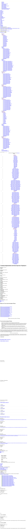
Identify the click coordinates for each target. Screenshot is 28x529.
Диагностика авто (4, 4)
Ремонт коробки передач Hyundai (7, 87)
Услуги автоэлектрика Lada (6, 106)
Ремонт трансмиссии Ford (15, 193)
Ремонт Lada (15, 162)
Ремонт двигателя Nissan (6, 53)
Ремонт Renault (5, 37)
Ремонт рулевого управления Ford (7, 62)
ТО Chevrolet (4, 118)
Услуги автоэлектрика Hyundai (7, 100)
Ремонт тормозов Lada (15, 260)
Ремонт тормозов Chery (6, 145)
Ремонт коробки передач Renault (7, 88)
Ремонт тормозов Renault (6, 140)
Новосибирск (2, 18)
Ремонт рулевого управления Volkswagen (15, 184)
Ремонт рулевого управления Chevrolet (8, 66)
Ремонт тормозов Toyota (15, 256)
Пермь (1, 19)
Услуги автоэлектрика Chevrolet (15, 222)
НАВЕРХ (1, 466)
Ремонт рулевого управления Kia (15, 180)
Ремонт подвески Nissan (6, 130)
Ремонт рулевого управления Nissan (7, 65)
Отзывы (3, 3)
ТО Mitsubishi (15, 235)
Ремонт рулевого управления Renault (15, 182)
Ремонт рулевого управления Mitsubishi (15, 186)
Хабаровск (1, 24)
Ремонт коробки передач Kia (6, 86)
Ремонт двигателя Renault (6, 50)
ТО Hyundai (4, 113)
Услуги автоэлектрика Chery (15, 224)
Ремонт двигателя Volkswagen (7, 52)
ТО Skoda (4, 116)
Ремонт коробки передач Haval (7, 96)
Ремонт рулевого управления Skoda (7, 64)
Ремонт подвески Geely (6, 135)
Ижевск (1, 13)
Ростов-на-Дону (2, 20)
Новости (1, 464)
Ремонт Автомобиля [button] (14, 155)
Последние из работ (3, 339)
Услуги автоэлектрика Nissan (6, 104)
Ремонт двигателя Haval (6, 57)
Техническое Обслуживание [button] (15, 228)
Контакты (3, 2)
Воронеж (1, 12)
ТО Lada (4, 119)
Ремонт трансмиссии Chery (15, 199)
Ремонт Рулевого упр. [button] (14, 179)
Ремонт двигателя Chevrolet (6, 55)
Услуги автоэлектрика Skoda (15, 220)
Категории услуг (2, 32)
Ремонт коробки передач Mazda (7, 94)
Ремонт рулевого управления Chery (7, 69)
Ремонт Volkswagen (5, 39)
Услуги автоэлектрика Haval (15, 226)
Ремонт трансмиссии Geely (6, 83)
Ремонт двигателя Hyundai (6, 49)
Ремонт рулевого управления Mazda (15, 188)
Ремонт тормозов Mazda (6, 146)
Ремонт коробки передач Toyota (7, 89)
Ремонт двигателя (4, 5)
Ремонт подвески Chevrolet (6, 131)
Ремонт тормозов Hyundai (6, 139)
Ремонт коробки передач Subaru (7, 95)
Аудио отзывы (2, 402)
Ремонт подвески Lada (6, 132)
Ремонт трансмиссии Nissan (6, 78)
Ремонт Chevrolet (15, 161)
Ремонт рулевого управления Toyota (7, 63)
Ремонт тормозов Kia (5, 138)
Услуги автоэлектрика (4, 150)
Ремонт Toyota (5, 38)
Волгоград (1, 11)
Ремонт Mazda (5, 43)
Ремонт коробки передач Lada (7, 93)
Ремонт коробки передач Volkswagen (7, 90)
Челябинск (1, 25)
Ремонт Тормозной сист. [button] (15, 253)
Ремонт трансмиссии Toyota (6, 76)
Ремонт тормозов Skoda (15, 257)
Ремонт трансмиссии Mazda (6, 81)
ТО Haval (4, 122)
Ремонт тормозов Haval (15, 262)
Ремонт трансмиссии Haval (15, 201)
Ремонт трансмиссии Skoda (15, 195)
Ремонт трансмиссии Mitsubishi (7, 79)
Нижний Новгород (2, 17)
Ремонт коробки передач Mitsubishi (7, 92)
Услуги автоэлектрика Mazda (6, 107)
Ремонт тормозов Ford (15, 255)
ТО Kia (15, 229)
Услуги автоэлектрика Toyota (6, 102)
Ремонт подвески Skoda (6, 129)
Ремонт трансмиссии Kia (6, 73)
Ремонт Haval (5, 44)
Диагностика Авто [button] (14, 191)
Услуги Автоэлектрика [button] (15, 216)
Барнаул (1, 10)
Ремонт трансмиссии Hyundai (7, 74)
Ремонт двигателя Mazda (6, 56)
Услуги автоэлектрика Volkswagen (7, 103)
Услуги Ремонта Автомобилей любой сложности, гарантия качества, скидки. (9, 28)
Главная (3, 149)
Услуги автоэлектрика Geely (6, 109)
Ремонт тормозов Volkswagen (6, 142)
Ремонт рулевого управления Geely (7, 68)
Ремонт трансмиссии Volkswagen (7, 77)
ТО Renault (15, 231)
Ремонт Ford (15, 157)
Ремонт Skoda (15, 159)
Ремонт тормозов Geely (6, 147)
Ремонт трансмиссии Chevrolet (15, 197)
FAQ (0, 465)
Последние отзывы (3, 416)
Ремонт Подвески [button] (15, 241)
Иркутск (1, 14)
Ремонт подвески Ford (6, 127)
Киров (1, 15)
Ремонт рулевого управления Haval (7, 70)
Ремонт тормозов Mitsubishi (6, 144)
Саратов (1, 21)
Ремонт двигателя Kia (6, 48)
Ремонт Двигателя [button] (14, 167)
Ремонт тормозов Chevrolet (6, 143)
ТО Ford (4, 114)
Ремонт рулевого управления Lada (7, 67)
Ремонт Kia (4, 35)
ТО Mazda (15, 237)
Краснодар (1, 16)
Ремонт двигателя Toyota (6, 51)
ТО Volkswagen (15, 233)
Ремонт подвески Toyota (6, 128)
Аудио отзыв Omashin (2, 405)
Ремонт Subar (15, 164)
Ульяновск (1, 23)
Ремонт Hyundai (5, 36)
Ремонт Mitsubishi (5, 41)
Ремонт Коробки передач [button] (15, 203)
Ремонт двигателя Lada (6, 54)
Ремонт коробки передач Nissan (7, 91)
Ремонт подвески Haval (6, 134)
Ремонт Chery (15, 163)
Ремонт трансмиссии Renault (6, 75)
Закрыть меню (15, 1)
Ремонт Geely (5, 45)
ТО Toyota (4, 115)
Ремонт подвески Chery (6, 133)
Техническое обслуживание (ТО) (6, 8)
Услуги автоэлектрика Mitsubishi (7, 105)
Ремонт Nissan (5, 40)
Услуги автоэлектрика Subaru (6, 108)
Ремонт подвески (4, 6)
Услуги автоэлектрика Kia (15, 217)
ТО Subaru (4, 121)
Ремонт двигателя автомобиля (4, 467)
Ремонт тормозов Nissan (15, 258)
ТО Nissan (4, 117)
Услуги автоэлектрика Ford (15, 218)
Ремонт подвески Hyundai (6, 126)
